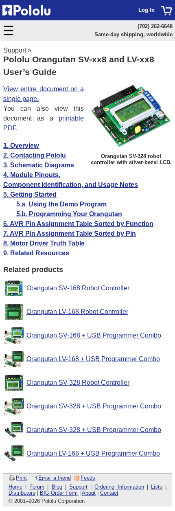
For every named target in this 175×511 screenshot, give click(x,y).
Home (15, 487)
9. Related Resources (36, 253)
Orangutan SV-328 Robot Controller (77, 382)
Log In (146, 10)
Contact (109, 493)
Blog (57, 487)
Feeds (88, 478)
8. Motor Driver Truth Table (44, 243)
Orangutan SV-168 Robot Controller (77, 288)
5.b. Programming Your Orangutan (69, 214)
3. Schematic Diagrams (38, 165)
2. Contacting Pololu (34, 155)
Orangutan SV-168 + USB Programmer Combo (93, 335)
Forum (36, 487)
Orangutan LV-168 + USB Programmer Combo (93, 358)
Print (21, 478)
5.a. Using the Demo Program (61, 204)
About (89, 493)
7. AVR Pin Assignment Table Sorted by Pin (69, 233)
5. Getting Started (30, 194)
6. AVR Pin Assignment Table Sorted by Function (78, 223)
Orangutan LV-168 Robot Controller (77, 311)
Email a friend (54, 478)
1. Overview (21, 145)
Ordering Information (119, 487)
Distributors (22, 493)
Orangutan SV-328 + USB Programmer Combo (93, 406)
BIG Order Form (59, 493)
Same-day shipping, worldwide (133, 34)
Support (14, 50)
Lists (156, 487)
